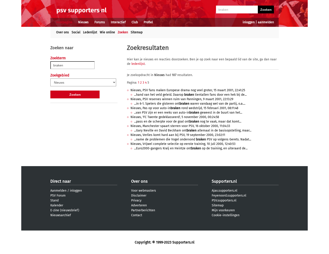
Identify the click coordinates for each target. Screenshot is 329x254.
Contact (136, 215)
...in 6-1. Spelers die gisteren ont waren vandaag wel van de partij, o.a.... (189, 104)
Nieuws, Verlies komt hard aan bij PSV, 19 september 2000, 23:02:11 (177, 135)
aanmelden (266, 22)
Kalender (56, 205)
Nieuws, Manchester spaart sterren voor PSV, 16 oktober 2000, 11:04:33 (180, 126)
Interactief (118, 22)
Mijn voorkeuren (223, 210)
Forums (99, 22)
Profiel (148, 22)
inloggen (249, 22)
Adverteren (139, 205)
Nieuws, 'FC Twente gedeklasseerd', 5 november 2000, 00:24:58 (174, 117)
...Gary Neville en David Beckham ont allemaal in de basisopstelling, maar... (192, 130)
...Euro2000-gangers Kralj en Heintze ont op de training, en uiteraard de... (191, 148)
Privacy (136, 200)
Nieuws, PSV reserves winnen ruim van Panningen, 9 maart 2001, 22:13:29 (181, 99)
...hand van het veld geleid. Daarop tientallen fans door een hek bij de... (190, 95)
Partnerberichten (143, 210)
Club (135, 22)
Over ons (62, 32)
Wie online (107, 32)
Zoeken (123, 32)
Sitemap (137, 32)
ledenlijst (138, 64)
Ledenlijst (90, 32)
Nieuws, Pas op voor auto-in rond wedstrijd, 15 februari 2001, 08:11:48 (184, 108)
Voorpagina (64, 22)
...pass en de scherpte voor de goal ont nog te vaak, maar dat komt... (187, 121)
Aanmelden (58, 191)
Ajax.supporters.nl (224, 191)
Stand (54, 200)
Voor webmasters (143, 191)
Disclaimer (138, 195)
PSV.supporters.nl (224, 200)
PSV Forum (58, 195)
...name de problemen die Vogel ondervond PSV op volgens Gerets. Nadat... (192, 139)
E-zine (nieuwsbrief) (64, 210)
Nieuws (83, 22)
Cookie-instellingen (225, 215)
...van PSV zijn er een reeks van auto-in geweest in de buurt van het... (188, 112)
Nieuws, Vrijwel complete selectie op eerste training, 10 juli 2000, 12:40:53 (182, 144)
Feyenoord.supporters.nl (229, 195)
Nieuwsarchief (60, 215)
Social (76, 32)
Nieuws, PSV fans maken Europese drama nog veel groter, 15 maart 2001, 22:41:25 (187, 90)
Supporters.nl (224, 181)
